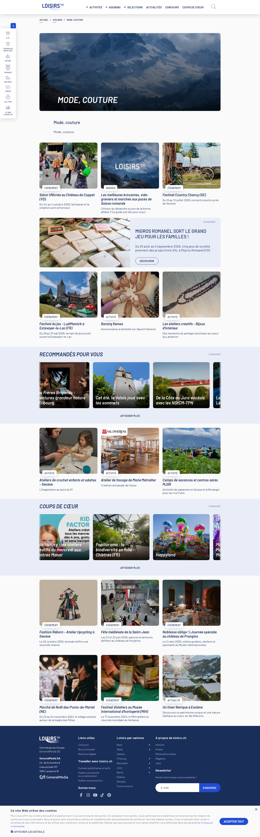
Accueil (43, 19)
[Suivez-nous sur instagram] (88, 795)
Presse (159, 749)
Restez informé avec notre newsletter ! (176, 777)
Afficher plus (130, 415)
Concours (172, 7)
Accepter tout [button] (234, 821)
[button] (112, 832)
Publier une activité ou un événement (88, 774)
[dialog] (130, 821)
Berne (120, 772)
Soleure (121, 776)
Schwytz (121, 781)
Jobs (158, 763)
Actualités (154, 7)
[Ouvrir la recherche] (213, 6)
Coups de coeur (193, 7)
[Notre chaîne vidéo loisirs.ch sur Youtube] (95, 795)
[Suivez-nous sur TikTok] (102, 795)
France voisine (125, 786)
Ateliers (57, 19)
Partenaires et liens (165, 753)
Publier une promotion (90, 780)
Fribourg (121, 758)
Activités (95, 7)
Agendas (114, 7)
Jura (119, 767)
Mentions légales (87, 753)
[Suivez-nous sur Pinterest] (109, 795)
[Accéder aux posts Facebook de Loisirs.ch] (81, 795)
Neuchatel (122, 763)
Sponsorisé (209, 222)
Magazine (160, 758)
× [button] (256, 809)
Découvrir (147, 261)
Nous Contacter (86, 749)
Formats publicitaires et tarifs (94, 768)
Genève (121, 753)
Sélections (135, 7)
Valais (120, 749)
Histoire (159, 744)
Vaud (119, 744)
